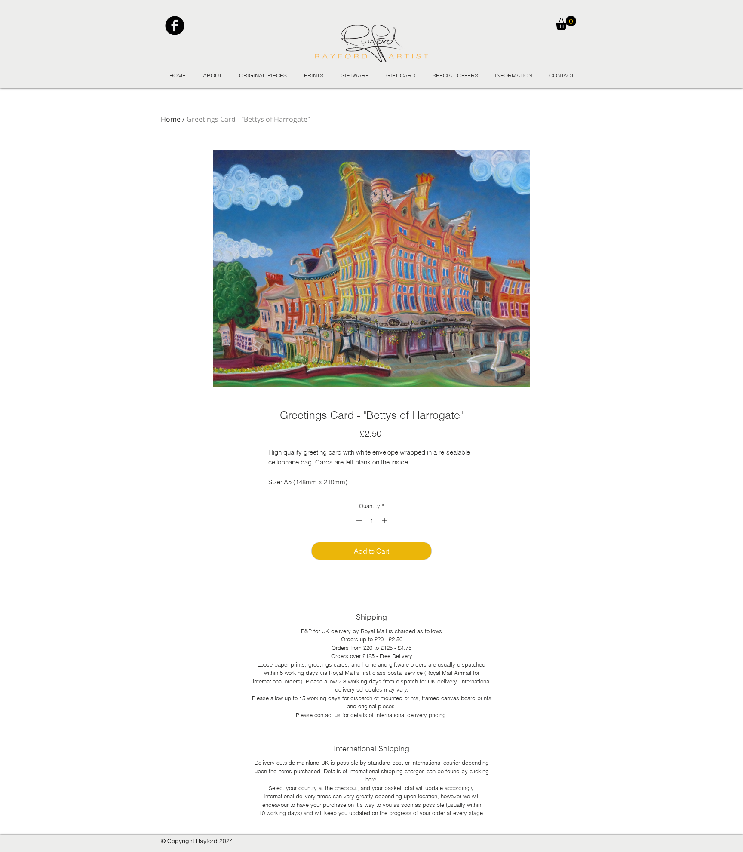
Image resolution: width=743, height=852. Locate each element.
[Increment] (385, 520)
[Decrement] (358, 520)
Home (171, 119)
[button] (566, 23)
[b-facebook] (174, 25)
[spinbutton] (371, 520)
